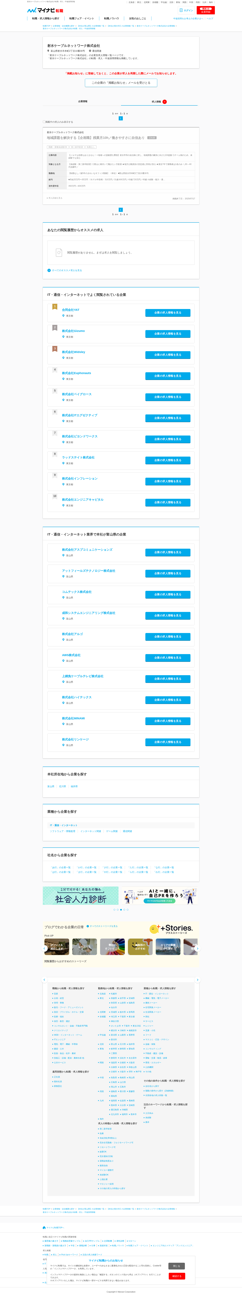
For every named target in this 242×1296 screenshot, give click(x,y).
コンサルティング (153, 1049)
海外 (211, 2)
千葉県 (123, 1016)
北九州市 (115, 1114)
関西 (185, 2)
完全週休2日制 (106, 1156)
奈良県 (123, 1067)
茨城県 (114, 1012)
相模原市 (133, 1030)
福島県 (132, 1003)
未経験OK (104, 1175)
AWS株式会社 (71, 655)
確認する (177, 1276)
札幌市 (114, 994)
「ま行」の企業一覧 (86, 872)
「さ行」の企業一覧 (112, 867)
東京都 (132, 1016)
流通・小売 (150, 1030)
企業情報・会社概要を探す (64, 26)
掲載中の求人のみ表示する (59, 122)
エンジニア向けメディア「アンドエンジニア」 (173, 1245)
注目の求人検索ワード (92, 1255)
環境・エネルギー (153, 1062)
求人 (55, 1255)
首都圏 (155, 2)
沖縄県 (125, 1110)
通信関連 (127, 831)
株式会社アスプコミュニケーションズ (87, 549)
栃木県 (123, 1012)
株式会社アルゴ (72, 634)
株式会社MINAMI (73, 718)
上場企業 (104, 1179)
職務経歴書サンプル (72, 1241)
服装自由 (104, 1165)
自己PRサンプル (92, 1241)
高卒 (147, 1122)
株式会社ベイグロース (77, 394)
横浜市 (114, 1030)
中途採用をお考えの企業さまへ (188, 18)
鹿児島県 (115, 1110)
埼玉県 (114, 1016)
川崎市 (123, 1030)
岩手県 (123, 998)
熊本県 (114, 1105)
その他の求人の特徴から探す (112, 1188)
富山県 (50, 786)
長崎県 (132, 1100)
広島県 (114, 1082)
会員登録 (205, 10)
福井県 (74, 786)
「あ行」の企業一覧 (60, 867)
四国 (198, 2)
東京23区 (137, 1026)
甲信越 (164, 2)
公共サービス (60, 1062)
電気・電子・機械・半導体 (66, 1044)
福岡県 (114, 1100)
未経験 (148, 1117)
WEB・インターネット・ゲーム (68, 1035)
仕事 (93, 1245)
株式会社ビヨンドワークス (80, 436)
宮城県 (132, 998)
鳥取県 (114, 1077)
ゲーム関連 (112, 831)
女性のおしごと (137, 18)
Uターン (132, 1241)
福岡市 (125, 1114)
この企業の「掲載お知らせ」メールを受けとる (121, 82)
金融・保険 (150, 1044)
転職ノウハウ (111, 18)
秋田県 (114, 1003)
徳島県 (114, 1091)
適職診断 (83, 1245)
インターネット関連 (90, 831)
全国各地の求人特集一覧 (156, 1095)
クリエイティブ (61, 1030)
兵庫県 (114, 1067)
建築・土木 (59, 1049)
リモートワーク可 (108, 1147)
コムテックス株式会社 (77, 591)
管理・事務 (59, 1003)
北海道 (131, 2)
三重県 (114, 1053)
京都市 (114, 1072)
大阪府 (132, 1062)
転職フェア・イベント (81, 18)
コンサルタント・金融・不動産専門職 (71, 1026)
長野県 (132, 1035)
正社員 (57, 1077)
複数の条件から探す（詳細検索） (160, 1091)
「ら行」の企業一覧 (137, 872)
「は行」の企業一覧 (60, 872)
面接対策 (104, 1245)
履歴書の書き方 (51, 1241)
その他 (148, 1072)
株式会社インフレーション (80, 478)
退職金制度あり (107, 1161)
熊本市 (134, 1114)
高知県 (114, 1096)
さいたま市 (116, 1026)
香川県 (123, 1091)
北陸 (171, 2)
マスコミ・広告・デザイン (157, 1039)
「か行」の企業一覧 (86, 867)
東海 (178, 2)
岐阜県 (114, 1049)
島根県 (123, 1077)
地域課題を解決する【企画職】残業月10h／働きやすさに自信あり (96, 138)
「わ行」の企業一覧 (163, 872)
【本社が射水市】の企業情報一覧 (120, 26)
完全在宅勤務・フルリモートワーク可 (116, 1142)
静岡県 (123, 1049)
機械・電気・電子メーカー (157, 998)
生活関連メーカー (153, 1012)
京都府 (123, 1062)
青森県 (114, 998)
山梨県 (123, 1035)
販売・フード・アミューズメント (69, 1007)
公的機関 (149, 1067)
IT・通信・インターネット (64, 825)
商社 (147, 1016)
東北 (139, 2)
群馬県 (132, 1012)
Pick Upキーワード (69, 1255)
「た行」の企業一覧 (137, 867)
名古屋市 (133, 1058)
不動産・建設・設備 (154, 1053)
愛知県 (132, 1049)
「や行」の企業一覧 (112, 872)
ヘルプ (210, 18)
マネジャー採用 (107, 1184)
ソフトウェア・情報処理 (62, 831)
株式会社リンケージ (75, 739)
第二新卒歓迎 (106, 1129)
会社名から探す (152, 1086)
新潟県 (114, 1035)
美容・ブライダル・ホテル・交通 (69, 1012)
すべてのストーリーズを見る (104, 926)
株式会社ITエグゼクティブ (79, 415)
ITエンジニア (60, 1039)
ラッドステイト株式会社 (78, 457)
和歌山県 (133, 1067)
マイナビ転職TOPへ (55, 1227)
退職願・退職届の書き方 (55, 1245)
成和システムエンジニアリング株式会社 (88, 613)
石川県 (62, 786)
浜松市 (123, 1058)
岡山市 (114, 1087)
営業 (56, 994)
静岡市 (114, 1058)
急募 (102, 1133)
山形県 (123, 1003)
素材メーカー (151, 1003)
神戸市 (139, 1072)
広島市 (123, 1087)
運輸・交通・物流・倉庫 (156, 1058)
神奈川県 (115, 1021)
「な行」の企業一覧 (163, 867)
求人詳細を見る (55, 198)
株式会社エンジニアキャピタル (83, 499)
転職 (46, 1255)
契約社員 (58, 1081)
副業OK (103, 1152)
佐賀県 (123, 1100)
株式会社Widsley (73, 352)
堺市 (131, 1072)
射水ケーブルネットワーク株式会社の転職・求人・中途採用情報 (69, 28)
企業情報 (82, 101)
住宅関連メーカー (153, 1007)
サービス (149, 1021)
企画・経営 (59, 998)
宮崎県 (132, 1105)
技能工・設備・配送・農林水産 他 (69, 1058)
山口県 (123, 1082)
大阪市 (123, 1072)
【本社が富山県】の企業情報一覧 (90, 26)
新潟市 (114, 1039)
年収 (73, 1245)
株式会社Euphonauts (76, 373)
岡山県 (132, 1077)
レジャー (149, 1026)
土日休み (149, 1113)
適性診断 (120, 1241)
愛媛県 (132, 1091)
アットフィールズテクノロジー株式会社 (88, 570)
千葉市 (127, 1026)
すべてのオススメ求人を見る (67, 270)
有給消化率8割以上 (108, 1138)
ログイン (188, 10)
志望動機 (108, 1241)
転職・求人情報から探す (45, 18)
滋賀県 (114, 1062)
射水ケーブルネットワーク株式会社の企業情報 (156, 26)
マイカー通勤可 (107, 1170)
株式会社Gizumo (73, 331)
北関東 (147, 2)
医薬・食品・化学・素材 (65, 1053)
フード (148, 1035)
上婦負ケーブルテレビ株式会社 (83, 676)
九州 (204, 2)
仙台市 (114, 1007)
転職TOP (46, 26)
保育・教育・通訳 (62, 1021)
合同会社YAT (70, 309)
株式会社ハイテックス (77, 697)
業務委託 (58, 1086)
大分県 (123, 1105)
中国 (191, 2)
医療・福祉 (59, 1016)
